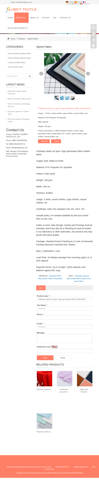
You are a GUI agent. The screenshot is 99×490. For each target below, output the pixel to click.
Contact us (65, 18)
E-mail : (41, 323)
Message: (41, 333)
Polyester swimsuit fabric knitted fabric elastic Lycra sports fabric (79, 278)
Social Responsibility (18, 28)
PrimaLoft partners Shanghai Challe (19, 120)
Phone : (41, 314)
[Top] (94, 46)
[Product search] (29, 76)
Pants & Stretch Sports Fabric (19, 58)
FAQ (54, 18)
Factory (46, 18)
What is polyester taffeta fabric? (20, 99)
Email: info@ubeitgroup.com (21, 2)
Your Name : (42, 305)
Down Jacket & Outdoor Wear (19, 53)
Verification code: (44, 347)
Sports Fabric (32, 39)
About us (34, 18)
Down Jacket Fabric (15, 67)
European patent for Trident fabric (18, 112)
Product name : (44, 296)
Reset (63, 358)
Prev (41, 74)
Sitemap (80, 473)
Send (45, 358)
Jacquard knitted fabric (17, 62)
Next (88, 74)
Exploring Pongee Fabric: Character (17, 92)
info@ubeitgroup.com (19, 148)
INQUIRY (44, 141)
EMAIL (57, 141)
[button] (26, 18)
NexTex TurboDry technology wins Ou (19, 105)
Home (10, 18)
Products (21, 18)
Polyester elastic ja (43, 432)
